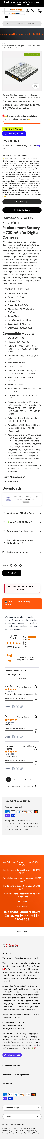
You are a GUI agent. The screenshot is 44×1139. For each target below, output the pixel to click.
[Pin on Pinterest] (20, 565)
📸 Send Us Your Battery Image (17, 603)
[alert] (22, 588)
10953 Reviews (14, 647)
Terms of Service (8, 1133)
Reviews (19, 1133)
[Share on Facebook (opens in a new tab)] (13, 707)
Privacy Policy (7, 1131)
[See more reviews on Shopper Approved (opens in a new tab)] (21, 707)
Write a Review (22, 678)
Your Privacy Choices (31, 1133)
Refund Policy (19, 1131)
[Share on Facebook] (15, 565)
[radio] (31, 637)
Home (4, 44)
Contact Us (6, 1128)
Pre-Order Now (22, 202)
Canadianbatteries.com (16, 1125)
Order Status (17, 1128)
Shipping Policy (31, 1131)
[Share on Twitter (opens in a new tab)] (17, 707)
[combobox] (22, 23)
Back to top (22, 932)
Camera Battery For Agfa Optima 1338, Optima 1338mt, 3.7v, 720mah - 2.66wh (21, 47)
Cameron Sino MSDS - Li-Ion (25, 497)
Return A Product (30, 1128)
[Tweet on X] (10, 565)
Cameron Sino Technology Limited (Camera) (20, 95)
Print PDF (12, 573)
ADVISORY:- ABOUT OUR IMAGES (21, 588)
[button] (32, 10)
